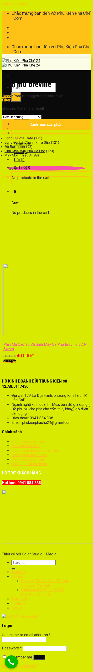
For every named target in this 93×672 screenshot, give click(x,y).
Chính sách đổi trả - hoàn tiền (34, 450)
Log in (39, 657)
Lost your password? (19, 666)
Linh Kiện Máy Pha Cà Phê (25, 151)
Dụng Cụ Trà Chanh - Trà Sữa (27, 142)
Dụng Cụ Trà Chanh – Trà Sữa (45, 581)
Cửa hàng (19, 37)
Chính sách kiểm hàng (29, 464)
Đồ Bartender (15, 147)
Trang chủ (18, 572)
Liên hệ (19, 159)
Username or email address (26, 635)
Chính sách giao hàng (28, 441)
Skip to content (14, 4)
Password (12, 648)
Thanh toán (21, 32)
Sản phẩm (18, 576)
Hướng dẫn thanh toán (29, 455)
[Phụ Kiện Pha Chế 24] (21, 62)
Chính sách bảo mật (27, 459)
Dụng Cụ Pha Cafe (19, 138)
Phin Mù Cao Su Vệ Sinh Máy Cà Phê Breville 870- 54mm (44, 346)
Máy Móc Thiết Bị (18, 155)
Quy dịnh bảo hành (26, 446)
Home (6, 96)
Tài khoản (19, 27)
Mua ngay (9, 361)
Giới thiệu (18, 603)
